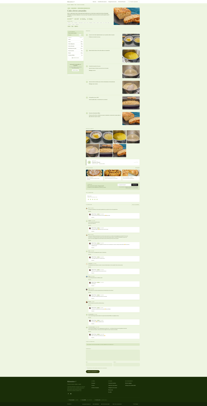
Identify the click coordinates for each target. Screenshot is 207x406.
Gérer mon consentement (117, 404)
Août (84, 22)
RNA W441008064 (96, 404)
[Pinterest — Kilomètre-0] (68, 394)
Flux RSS (109, 392)
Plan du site (110, 389)
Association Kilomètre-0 (86, 404)
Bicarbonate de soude (72, 48)
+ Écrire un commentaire (135, 204)
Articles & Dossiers (121, 1)
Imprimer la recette (76, 57)
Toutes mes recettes (102, 163)
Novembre (69, 24)
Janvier (98, 22)
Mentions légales (128, 383)
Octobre (73, 24)
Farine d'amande (71, 46)
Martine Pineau (96, 162)
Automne (69, 22)
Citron (69, 41)
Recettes (94, 1)
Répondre (89, 211)
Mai (106, 22)
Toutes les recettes (112, 383)
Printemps (75, 22)
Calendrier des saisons (102, 1)
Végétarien (76, 26)
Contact (93, 385)
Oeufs (69, 39)
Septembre (77, 24)
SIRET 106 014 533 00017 (105, 404)
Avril (87, 22)
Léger (72, 26)
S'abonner (135, 184)
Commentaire (88, 348)
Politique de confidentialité (130, 385)
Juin (103, 22)
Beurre (69, 52)
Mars (108, 22)
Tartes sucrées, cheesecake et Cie (84, 8)
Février (94, 22)
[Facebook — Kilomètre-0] (71, 394)
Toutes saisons (81, 22)
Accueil (68, 4)
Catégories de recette (112, 1)
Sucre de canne (71, 50)
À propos (93, 383)
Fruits (75, 4)
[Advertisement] (75, 67)
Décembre (90, 22)
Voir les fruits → (137, 167)
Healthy (69, 26)
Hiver (72, 22)
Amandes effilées (71, 55)
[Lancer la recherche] (129, 1)
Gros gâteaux (73, 8)
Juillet (101, 22)
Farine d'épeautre (71, 43)
